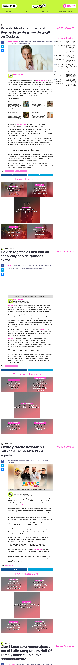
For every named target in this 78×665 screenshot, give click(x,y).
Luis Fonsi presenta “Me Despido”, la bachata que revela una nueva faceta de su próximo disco (14, 232)
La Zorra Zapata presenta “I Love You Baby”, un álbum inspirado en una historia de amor (13, 385)
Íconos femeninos (12, 112)
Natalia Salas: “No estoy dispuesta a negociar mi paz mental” (39, 427)
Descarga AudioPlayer (38, 1)
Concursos (44, 11)
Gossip (33, 101)
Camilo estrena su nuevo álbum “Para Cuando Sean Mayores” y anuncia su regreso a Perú (39, 626)
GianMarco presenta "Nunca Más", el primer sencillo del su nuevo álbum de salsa (40, 232)
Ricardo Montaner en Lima (21, 170)
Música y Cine (8, 25)
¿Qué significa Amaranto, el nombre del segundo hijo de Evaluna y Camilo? (38, 116)
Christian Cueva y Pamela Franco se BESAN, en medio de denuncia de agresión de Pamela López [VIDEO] (71, 58)
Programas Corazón (65, 11)
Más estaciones (48, 1)
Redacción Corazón (18, 74)
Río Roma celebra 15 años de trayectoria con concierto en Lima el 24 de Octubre (26, 211)
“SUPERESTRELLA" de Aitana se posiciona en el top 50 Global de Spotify (27, 406)
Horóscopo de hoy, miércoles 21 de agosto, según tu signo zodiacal (71, 66)
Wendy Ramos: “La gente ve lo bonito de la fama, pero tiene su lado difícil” (13, 427)
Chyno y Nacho (9, 565)
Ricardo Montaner (13, 41)
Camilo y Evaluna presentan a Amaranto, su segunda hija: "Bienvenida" (38, 106)
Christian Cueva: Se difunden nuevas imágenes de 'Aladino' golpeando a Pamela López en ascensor (71, 74)
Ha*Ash (10, 265)
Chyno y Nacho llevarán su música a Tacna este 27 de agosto (13, 190)
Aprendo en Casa (28, 1)
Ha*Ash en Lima (14, 365)
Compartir (14, 174)
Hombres (26, 11)
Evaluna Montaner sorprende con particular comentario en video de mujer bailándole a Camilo (15, 116)
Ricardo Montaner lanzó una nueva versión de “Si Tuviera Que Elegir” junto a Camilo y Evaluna (15, 106)
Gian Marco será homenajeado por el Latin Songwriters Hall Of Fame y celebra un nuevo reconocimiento (40, 190)
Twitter (40, 174)
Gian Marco (11, 664)
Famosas (9, 11)
